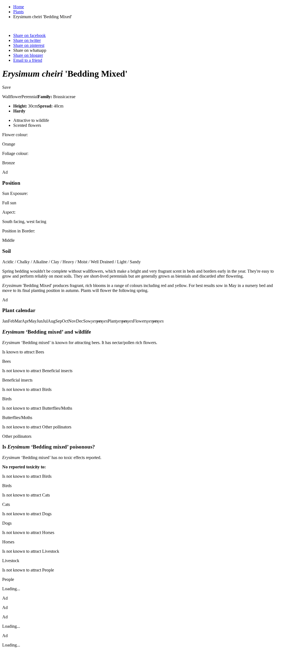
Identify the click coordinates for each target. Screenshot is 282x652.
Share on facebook (29, 35)
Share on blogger (28, 55)
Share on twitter (27, 40)
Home (18, 6)
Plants (18, 11)
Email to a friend (27, 60)
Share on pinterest (28, 45)
